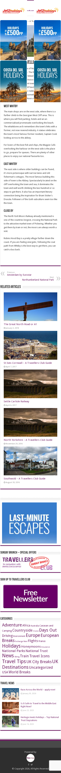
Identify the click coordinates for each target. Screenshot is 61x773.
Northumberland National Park (38, 278)
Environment (19, 636)
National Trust (37, 651)
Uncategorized (41, 667)
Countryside (22, 630)
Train (24, 656)
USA (5, 672)
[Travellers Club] (30, 8)
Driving (7, 636)
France (41, 641)
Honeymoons (31, 646)
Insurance (45, 647)
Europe (33, 635)
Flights (33, 641)
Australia (34, 625)
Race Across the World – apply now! (38, 689)
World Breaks (19, 672)
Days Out (48, 630)
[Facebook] (29, 765)
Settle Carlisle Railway (16, 401)
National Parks (13, 651)
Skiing (16, 657)
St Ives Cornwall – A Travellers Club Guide (28, 362)
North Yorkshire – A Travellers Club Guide (28, 439)
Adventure (12, 625)
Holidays (11, 646)
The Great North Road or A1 (20, 324)
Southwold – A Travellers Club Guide (24, 478)
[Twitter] (31, 765)
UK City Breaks (39, 662)
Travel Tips (14, 661)
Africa (26, 625)
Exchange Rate (21, 641)
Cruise (36, 631)
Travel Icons (39, 656)
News (8, 656)
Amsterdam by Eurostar (19, 273)
